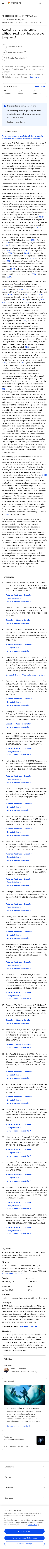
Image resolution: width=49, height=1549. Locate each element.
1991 (9, 251)
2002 (10, 253)
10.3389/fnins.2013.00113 (13, 1273)
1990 (33, 240)
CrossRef (28, 595)
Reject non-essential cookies (24, 1538)
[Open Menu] (3, 3)
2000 (10, 294)
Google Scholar (14, 598)
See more (34, 77)
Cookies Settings (24, 1544)
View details (40, 86)
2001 (28, 251)
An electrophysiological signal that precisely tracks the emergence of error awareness (22, 137)
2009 (9, 261)
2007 (27, 289)
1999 (12, 269)
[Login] (45, 3)
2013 (41, 217)
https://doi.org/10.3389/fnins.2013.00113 (27, 22)
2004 (26, 253)
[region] (24, 1527)
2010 (34, 274)
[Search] (39, 3)
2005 (32, 258)
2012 (38, 228)
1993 (7, 243)
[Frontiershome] (14, 3)
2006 (44, 475)
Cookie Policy (33, 1525)
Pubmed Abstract (14, 595)
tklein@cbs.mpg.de (28, 1326)
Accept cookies (24, 1531)
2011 (27, 294)
